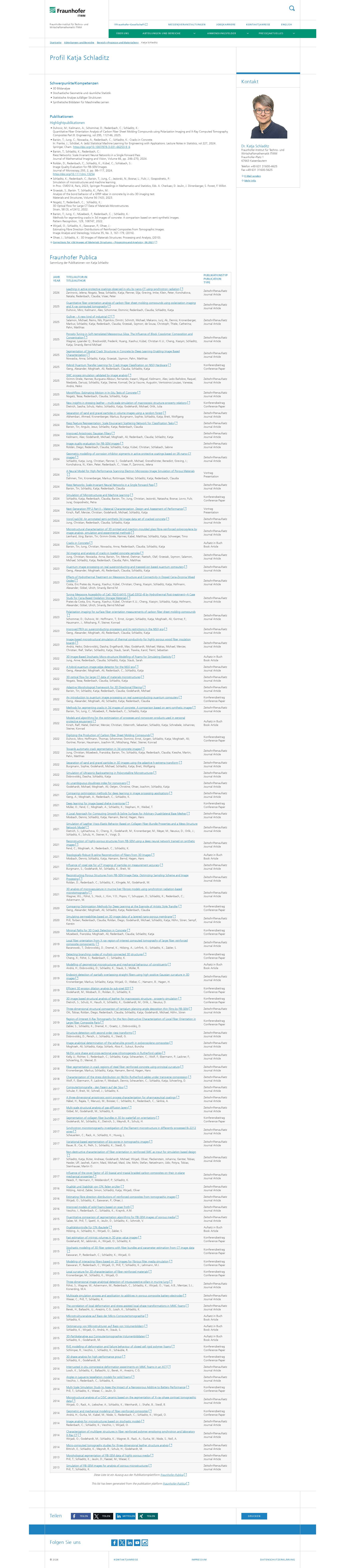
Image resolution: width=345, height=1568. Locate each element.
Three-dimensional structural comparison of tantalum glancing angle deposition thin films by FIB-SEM (127, 1009)
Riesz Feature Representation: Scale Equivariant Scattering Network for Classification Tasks (120, 423)
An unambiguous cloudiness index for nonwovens (96, 783)
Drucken (254, 1516)
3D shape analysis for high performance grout (94, 1356)
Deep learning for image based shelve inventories (95, 803)
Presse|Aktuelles (271, 33)
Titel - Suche (292, 8)
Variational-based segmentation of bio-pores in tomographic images (107, 1141)
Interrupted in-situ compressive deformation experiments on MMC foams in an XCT (116, 1367)
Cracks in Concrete (77, 543)
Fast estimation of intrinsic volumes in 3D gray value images (102, 1237)
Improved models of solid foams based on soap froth (98, 1207)
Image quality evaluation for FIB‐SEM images (93, 443)
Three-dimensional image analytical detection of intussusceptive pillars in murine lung (117, 1282)
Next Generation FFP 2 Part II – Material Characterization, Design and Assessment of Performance (124, 509)
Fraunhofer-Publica (172, 1475)
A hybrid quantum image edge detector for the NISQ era (100, 667)
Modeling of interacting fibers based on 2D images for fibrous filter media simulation (117, 1261)
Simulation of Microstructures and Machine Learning (97, 495)
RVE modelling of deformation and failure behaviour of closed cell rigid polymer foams (118, 1346)
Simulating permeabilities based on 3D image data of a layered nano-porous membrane (119, 916)
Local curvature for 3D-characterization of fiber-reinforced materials (107, 1271)
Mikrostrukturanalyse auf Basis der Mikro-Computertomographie (105, 1316)
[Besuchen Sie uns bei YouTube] (137, 1542)
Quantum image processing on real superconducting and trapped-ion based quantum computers (124, 567)
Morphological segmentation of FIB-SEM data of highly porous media (108, 1455)
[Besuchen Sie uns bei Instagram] (145, 1542)
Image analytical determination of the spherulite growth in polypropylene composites (117, 1043)
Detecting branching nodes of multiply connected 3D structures (104, 954)
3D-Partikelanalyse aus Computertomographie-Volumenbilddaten (105, 1336)
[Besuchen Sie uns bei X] (122, 1542)
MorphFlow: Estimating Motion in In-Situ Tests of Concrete (101, 392)
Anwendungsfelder (221, 33)
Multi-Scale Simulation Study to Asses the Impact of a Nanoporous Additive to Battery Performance (125, 1387)
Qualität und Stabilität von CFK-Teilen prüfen (93, 1186)
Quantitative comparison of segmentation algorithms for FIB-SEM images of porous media (120, 1217)
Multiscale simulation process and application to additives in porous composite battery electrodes (124, 1295)
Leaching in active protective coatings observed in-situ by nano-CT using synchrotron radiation (122, 289)
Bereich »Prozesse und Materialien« (118, 42)
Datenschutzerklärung (277, 1559)
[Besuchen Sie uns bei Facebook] (114, 1542)
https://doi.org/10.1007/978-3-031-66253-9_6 (101, 147)
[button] (81, 1516)
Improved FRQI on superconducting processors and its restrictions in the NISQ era (115, 629)
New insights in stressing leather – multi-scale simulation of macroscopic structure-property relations (126, 403)
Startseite (55, 42)
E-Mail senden (252, 176)
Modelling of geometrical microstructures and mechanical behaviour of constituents (116, 964)
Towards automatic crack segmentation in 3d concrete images (103, 749)
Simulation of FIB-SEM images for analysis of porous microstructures (107, 1465)
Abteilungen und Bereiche (162, 33)
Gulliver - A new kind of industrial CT (88, 316)
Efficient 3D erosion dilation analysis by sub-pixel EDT (98, 988)
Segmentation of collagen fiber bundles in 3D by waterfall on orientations (110, 1118)
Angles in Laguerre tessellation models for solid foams (98, 1377)
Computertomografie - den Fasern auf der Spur (95, 1087)
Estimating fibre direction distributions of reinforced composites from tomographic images (120, 1197)
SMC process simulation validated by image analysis (97, 375)
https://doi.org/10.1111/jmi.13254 (74, 174)
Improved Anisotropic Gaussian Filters (88, 433)
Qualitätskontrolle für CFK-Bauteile (87, 1227)
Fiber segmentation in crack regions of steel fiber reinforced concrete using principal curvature (123, 1067)
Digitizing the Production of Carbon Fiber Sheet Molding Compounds (108, 735)
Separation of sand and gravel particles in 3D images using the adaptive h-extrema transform (122, 762)
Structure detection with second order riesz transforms (99, 1032)
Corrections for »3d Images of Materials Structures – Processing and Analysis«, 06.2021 (103, 242)
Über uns (122, 33)
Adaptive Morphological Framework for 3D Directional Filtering (104, 687)
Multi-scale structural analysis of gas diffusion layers (97, 1107)
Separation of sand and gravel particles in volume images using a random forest (114, 413)
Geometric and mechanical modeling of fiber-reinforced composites (107, 1411)
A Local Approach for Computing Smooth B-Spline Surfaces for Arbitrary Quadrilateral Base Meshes (126, 813)
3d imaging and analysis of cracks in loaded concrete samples (103, 553)
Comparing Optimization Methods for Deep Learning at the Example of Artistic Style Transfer (122, 906)
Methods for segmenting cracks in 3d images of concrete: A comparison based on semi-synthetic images (129, 707)
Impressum (199, 1559)
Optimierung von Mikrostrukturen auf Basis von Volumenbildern (105, 1326)
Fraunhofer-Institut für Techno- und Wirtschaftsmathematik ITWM (69, 26)
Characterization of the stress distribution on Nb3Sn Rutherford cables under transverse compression (126, 1077)
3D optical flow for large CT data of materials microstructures (103, 677)
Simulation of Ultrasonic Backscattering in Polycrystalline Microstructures (109, 773)
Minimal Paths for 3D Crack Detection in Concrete (96, 930)
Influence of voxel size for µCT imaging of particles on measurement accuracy (112, 865)
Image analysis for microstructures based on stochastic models (103, 1421)
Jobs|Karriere (226, 24)
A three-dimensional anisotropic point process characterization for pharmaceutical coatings (121, 1097)
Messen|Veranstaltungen (187, 24)
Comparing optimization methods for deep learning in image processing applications (117, 793)
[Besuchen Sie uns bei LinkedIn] (129, 1542)
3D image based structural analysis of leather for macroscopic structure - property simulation (122, 998)
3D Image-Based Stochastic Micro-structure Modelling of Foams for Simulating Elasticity (118, 656)
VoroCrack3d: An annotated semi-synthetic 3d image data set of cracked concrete (116, 519)
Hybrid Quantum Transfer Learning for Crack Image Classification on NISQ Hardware (116, 365)
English (286, 24)
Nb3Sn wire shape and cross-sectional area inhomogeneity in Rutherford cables (114, 1053)
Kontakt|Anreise (258, 24)
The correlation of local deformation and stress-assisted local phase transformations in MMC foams (125, 1306)
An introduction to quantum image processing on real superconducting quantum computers (122, 697)
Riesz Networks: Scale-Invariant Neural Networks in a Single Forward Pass (110, 485)
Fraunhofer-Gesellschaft (130, 24)
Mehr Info (250, 180)
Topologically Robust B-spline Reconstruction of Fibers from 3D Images (108, 855)
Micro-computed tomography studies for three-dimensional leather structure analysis (117, 1445)
